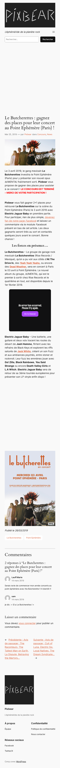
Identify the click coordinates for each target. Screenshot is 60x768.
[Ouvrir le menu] (53, 32)
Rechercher (48, 39)
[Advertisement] (30, 78)
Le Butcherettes (14, 537)
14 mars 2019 (18, 580)
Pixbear (27, 134)
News (49, 134)
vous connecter (27, 623)
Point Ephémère (33, 537)
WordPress (21, 761)
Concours (41, 134)
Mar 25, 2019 (11, 134)
